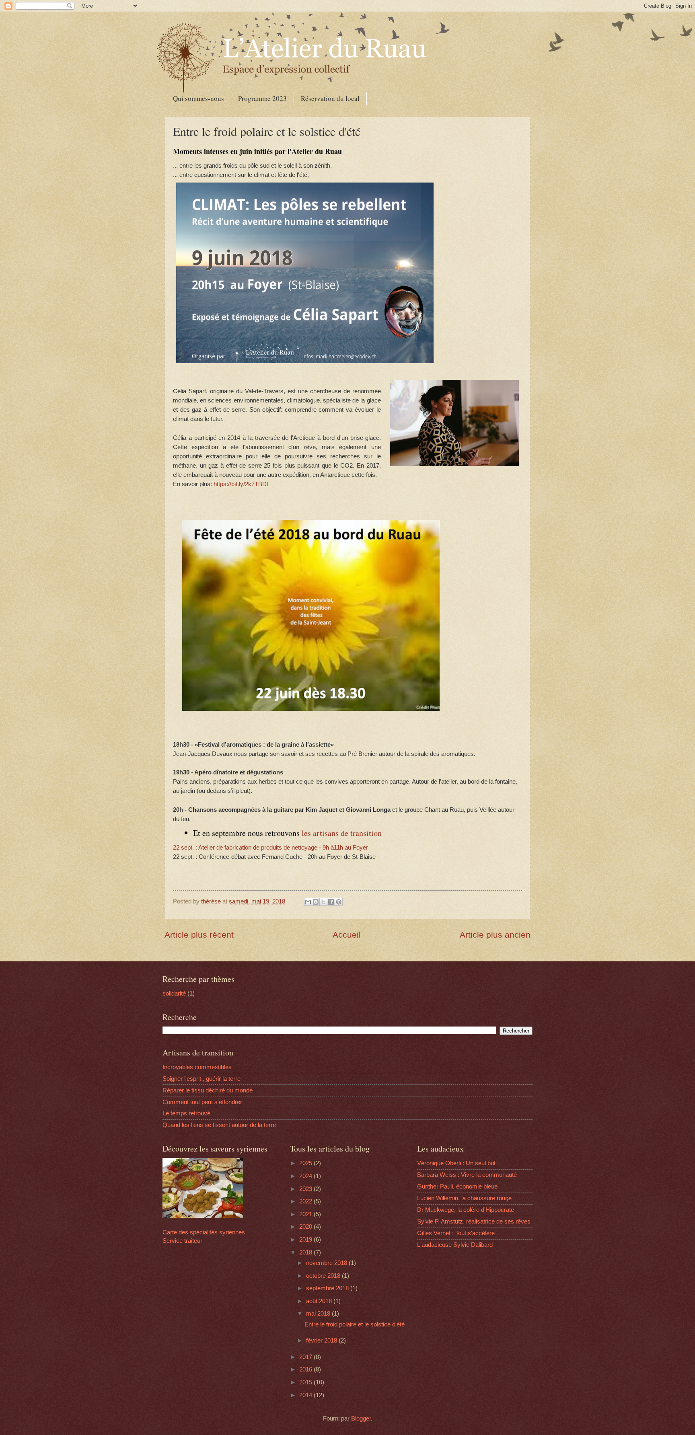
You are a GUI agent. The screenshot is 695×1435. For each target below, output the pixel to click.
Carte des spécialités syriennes (203, 1232)
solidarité (174, 993)
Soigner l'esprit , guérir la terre (201, 1079)
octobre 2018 (324, 1276)
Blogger (361, 1418)
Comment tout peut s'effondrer (202, 1102)
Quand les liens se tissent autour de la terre (219, 1125)
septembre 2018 (328, 1288)
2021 (306, 1214)
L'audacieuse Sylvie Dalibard (455, 1245)
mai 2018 (319, 1313)
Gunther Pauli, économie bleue (457, 1186)
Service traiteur (182, 1241)
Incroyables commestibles (197, 1067)
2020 (306, 1227)
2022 (306, 1201)
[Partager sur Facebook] (331, 902)
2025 (306, 1163)
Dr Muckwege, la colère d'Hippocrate (465, 1210)
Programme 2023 (262, 98)
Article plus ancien (495, 934)
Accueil (347, 934)
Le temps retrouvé (186, 1113)
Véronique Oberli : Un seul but (456, 1163)
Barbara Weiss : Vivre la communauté (467, 1175)
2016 (306, 1369)
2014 (306, 1395)
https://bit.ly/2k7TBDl (241, 483)
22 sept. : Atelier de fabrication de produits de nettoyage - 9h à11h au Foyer (270, 847)
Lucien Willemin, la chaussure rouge (464, 1198)
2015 (306, 1382)
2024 (306, 1176)
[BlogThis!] (316, 902)
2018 (306, 1252)
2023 (306, 1189)
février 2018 (322, 1340)
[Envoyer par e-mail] (308, 902)
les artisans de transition (342, 832)
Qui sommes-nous (198, 98)
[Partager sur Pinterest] (339, 902)
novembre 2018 (327, 1263)
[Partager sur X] (323, 902)
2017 (306, 1357)
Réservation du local (330, 98)
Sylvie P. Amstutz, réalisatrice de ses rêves (474, 1221)
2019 (306, 1239)
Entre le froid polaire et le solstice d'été (354, 1324)
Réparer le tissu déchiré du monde (207, 1090)
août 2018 (319, 1301)
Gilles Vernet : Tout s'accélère (456, 1233)
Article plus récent (199, 934)
